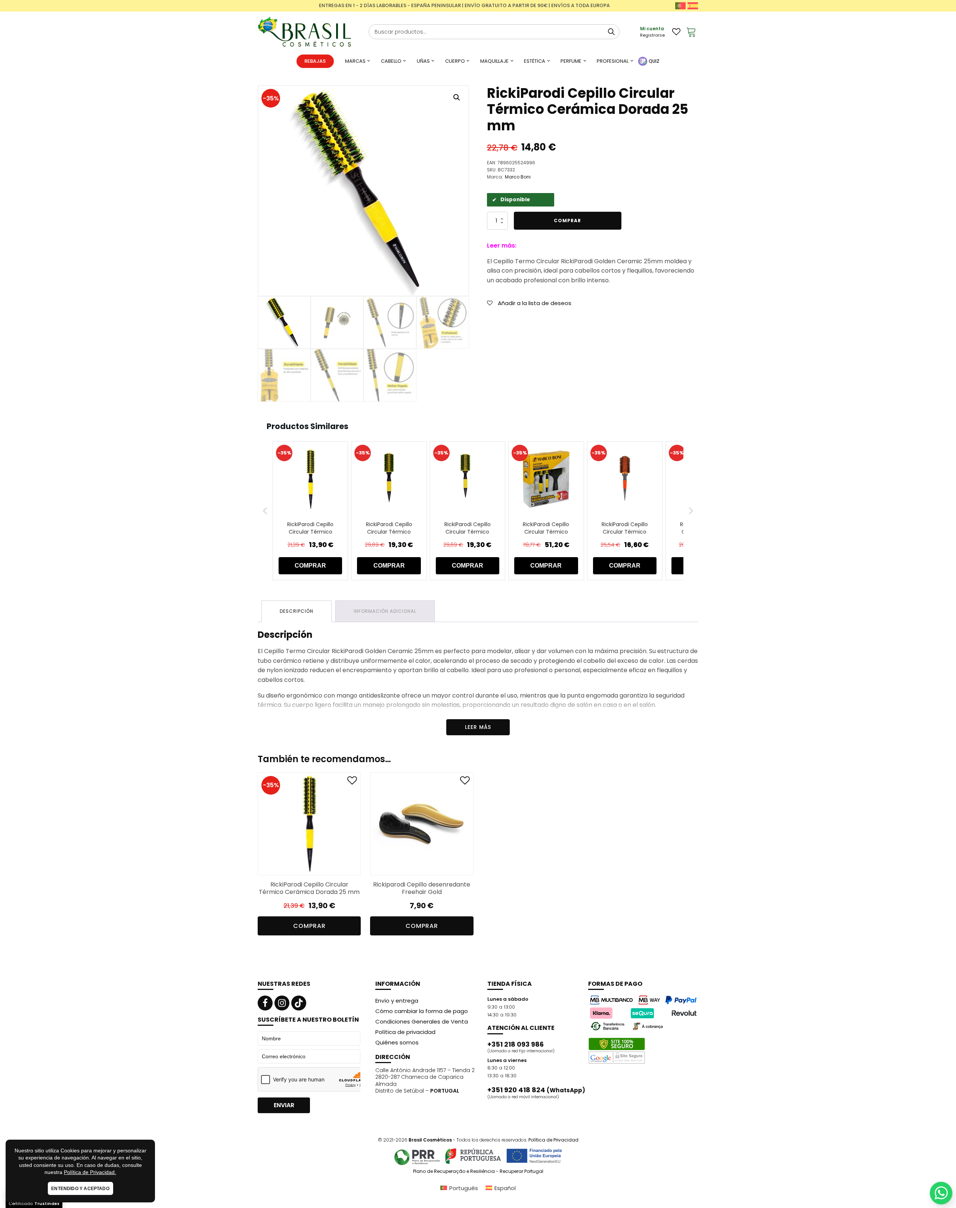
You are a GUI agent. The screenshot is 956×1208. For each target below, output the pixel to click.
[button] (456, 97)
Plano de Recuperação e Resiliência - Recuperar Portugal (478, 1171)
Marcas (355, 61)
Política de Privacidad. (90, 1172)
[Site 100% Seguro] (616, 1050)
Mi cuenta (652, 28)
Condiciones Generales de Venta (421, 1021)
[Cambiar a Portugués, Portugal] (680, 5)
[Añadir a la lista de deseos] (352, 782)
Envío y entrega (396, 1000)
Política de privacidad (405, 1032)
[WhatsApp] (941, 1193)
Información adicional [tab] (385, 611)
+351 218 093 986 (515, 1044)
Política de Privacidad (553, 1140)
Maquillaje (494, 61)
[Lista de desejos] (676, 32)
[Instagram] (281, 1003)
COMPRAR (310, 565)
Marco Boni (518, 177)
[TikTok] (298, 1003)
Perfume (571, 61)
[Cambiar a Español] (692, 5)
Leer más (478, 727)
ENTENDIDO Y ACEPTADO (80, 1188)
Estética (534, 61)
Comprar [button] (309, 926)
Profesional (612, 61)
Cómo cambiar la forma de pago (421, 1011)
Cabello (391, 61)
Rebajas (315, 61)
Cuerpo (455, 61)
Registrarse (652, 35)
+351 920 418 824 (536, 1090)
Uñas (423, 61)
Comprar (567, 220)
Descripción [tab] (296, 611)
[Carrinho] (691, 32)
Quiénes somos (397, 1042)
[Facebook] (265, 1003)
